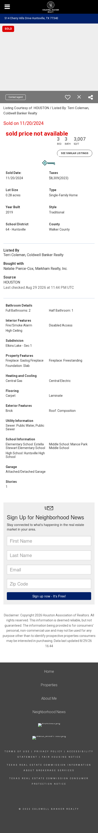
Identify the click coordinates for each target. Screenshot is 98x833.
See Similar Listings (74, 153)
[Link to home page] (49, 7)
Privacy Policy (48, 751)
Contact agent (15, 97)
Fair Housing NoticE (61, 757)
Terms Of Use (17, 751)
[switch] (67, 97)
